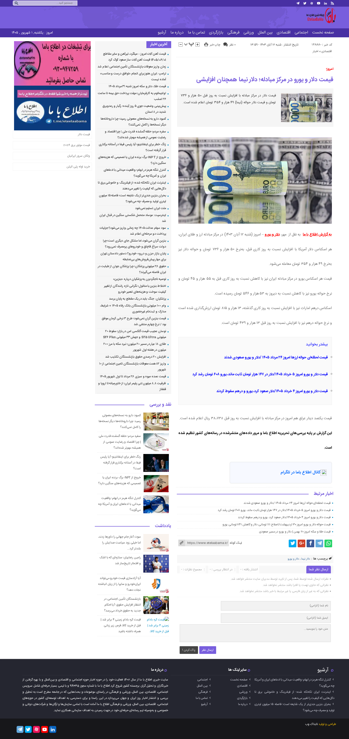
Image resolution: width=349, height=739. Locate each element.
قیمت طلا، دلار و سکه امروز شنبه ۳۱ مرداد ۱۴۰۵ (137, 86)
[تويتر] (305, 3)
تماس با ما (196, 32)
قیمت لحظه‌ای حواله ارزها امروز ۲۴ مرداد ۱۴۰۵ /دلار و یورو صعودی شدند (276, 358)
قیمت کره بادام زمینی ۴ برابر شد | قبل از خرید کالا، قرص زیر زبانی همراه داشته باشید (121, 625)
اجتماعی (301, 32)
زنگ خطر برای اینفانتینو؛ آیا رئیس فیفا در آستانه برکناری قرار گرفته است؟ (120, 462)
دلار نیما (305, 559)
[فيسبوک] (310, 543)
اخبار (315, 51)
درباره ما (177, 32)
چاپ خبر (215, 44)
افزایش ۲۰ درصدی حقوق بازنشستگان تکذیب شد (135, 356)
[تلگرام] (298, 3)
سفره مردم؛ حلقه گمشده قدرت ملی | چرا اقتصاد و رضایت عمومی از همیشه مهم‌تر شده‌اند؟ (120, 442)
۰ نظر (232, 44)
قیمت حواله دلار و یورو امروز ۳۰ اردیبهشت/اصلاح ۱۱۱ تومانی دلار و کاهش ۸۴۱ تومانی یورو (277, 524)
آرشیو (162, 32)
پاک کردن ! (188, 650)
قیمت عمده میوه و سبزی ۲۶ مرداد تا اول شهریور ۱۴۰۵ (133, 376)
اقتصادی (283, 32)
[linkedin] (325, 3)
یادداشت (163, 526)
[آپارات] (311, 3)
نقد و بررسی (160, 405)
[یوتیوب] (318, 3)
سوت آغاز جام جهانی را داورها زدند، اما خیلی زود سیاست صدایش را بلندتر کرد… (119, 542)
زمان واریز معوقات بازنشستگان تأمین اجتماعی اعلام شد (132, 66)
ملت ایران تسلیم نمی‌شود (150, 208)
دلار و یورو (272, 235)
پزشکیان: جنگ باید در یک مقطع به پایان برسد (137, 298)
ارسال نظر (208, 650)
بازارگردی (216, 32)
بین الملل (265, 32)
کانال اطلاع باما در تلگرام (300, 472)
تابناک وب (311, 724)
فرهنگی (233, 32)
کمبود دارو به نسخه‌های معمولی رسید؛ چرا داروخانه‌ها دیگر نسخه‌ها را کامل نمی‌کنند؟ (120, 421)
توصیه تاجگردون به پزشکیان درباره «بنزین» (139, 279)
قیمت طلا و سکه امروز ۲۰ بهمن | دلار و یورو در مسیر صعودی (295, 531)
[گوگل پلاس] (301, 543)
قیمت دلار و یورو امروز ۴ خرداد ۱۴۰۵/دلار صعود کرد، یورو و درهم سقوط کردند (272, 391)
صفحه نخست (323, 32)
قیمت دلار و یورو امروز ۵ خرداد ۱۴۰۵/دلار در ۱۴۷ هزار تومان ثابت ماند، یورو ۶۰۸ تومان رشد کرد (260, 374)
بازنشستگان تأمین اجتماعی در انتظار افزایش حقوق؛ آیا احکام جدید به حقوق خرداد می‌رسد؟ (122, 604)
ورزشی (248, 32)
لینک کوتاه (236, 542)
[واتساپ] (328, 543)
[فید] (332, 3)
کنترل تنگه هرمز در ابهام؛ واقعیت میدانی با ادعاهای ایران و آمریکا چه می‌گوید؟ (119, 504)
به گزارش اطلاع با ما (317, 235)
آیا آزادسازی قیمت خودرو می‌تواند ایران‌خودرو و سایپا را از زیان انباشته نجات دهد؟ (119, 584)
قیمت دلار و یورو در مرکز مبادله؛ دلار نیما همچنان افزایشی (264, 80)
